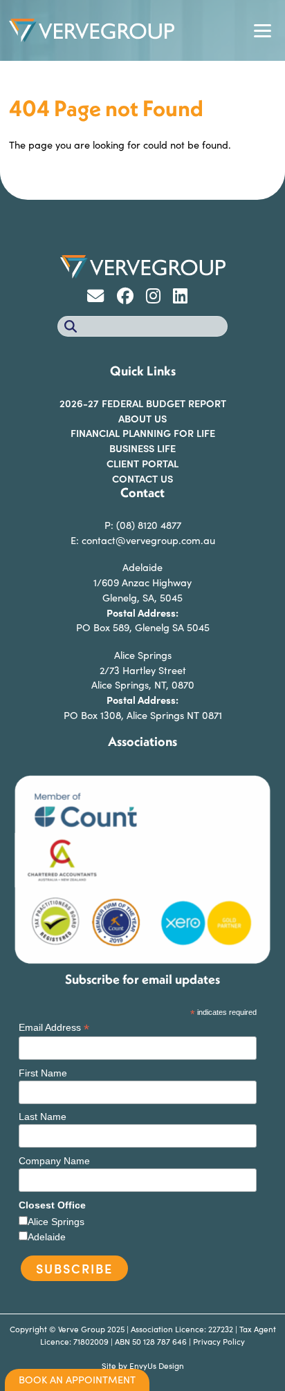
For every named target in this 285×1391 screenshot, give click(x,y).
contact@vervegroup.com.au (148, 540)
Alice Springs (56, 1221)
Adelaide (47, 1236)
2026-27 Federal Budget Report (142, 403)
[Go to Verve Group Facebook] (130, 298)
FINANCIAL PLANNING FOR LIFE (143, 433)
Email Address (54, 1027)
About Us (142, 418)
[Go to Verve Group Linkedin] (183, 298)
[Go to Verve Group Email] (100, 298)
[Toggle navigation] (262, 30)
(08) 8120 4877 (148, 525)
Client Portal (142, 463)
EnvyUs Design (156, 1365)
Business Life (142, 448)
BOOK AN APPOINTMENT (77, 1379)
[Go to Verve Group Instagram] (158, 298)
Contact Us (142, 478)
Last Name (42, 1116)
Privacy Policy (219, 1341)
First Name (43, 1073)
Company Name (54, 1160)
